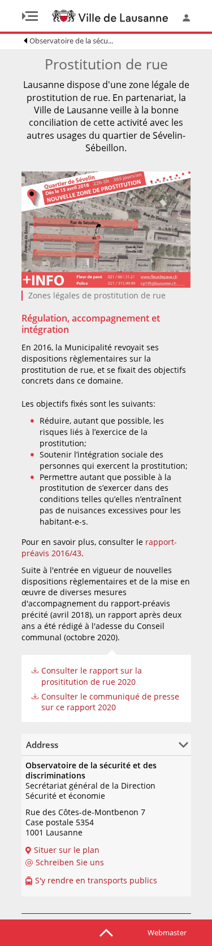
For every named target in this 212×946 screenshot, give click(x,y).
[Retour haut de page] (106, 932)
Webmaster (167, 932)
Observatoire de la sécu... (71, 41)
